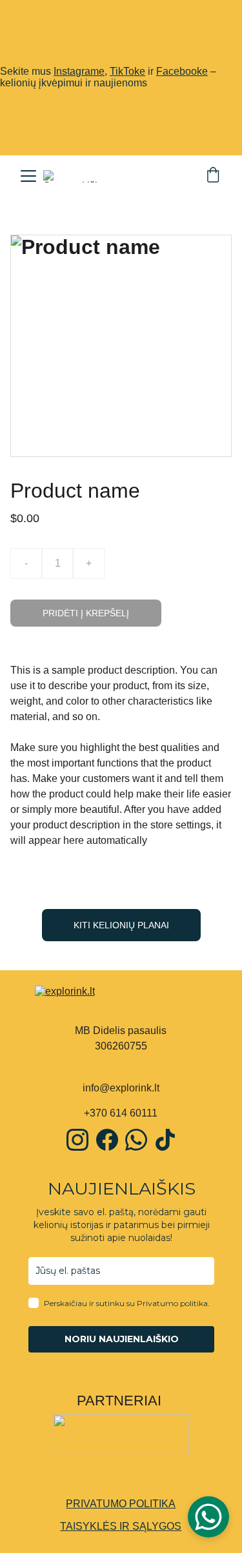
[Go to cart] (213, 176)
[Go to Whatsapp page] (136, 1140)
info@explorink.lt (121, 1087)
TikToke (127, 71)
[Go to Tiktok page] (165, 1140)
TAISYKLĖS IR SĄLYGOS (120, 1526)
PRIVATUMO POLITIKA (121, 1503)
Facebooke (182, 71)
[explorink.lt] (121, 1000)
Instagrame (79, 71)
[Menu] (28, 176)
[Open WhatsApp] (208, 1517)
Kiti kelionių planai (121, 925)
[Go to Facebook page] (107, 1140)
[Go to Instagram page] (77, 1140)
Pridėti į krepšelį (86, 613)
